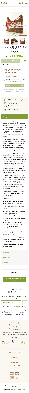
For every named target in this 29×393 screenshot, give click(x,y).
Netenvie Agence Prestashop (17, 389)
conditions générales (17, 79)
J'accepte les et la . (15, 80)
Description (6, 117)
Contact (14, 347)
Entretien (5, 262)
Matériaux (6, 252)
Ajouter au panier (11, 61)
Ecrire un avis (23, 276)
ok (25, 302)
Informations (14, 357)
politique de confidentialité (15, 81)
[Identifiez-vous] (23, 3)
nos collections (14, 352)
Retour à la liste (14, 10)
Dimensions (6, 257)
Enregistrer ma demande (14, 85)
